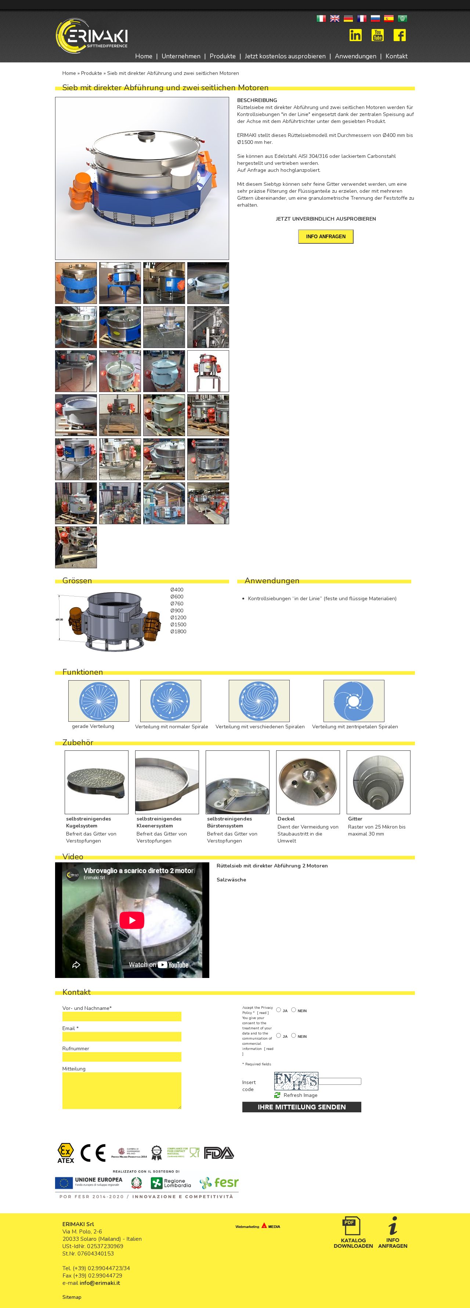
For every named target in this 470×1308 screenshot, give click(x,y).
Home (143, 56)
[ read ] (263, 1012)
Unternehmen (181, 56)
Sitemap (72, 1297)
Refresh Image (301, 1095)
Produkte (223, 56)
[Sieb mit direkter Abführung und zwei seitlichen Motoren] (143, 178)
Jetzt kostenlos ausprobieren (285, 56)
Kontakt (397, 56)
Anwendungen (355, 56)
